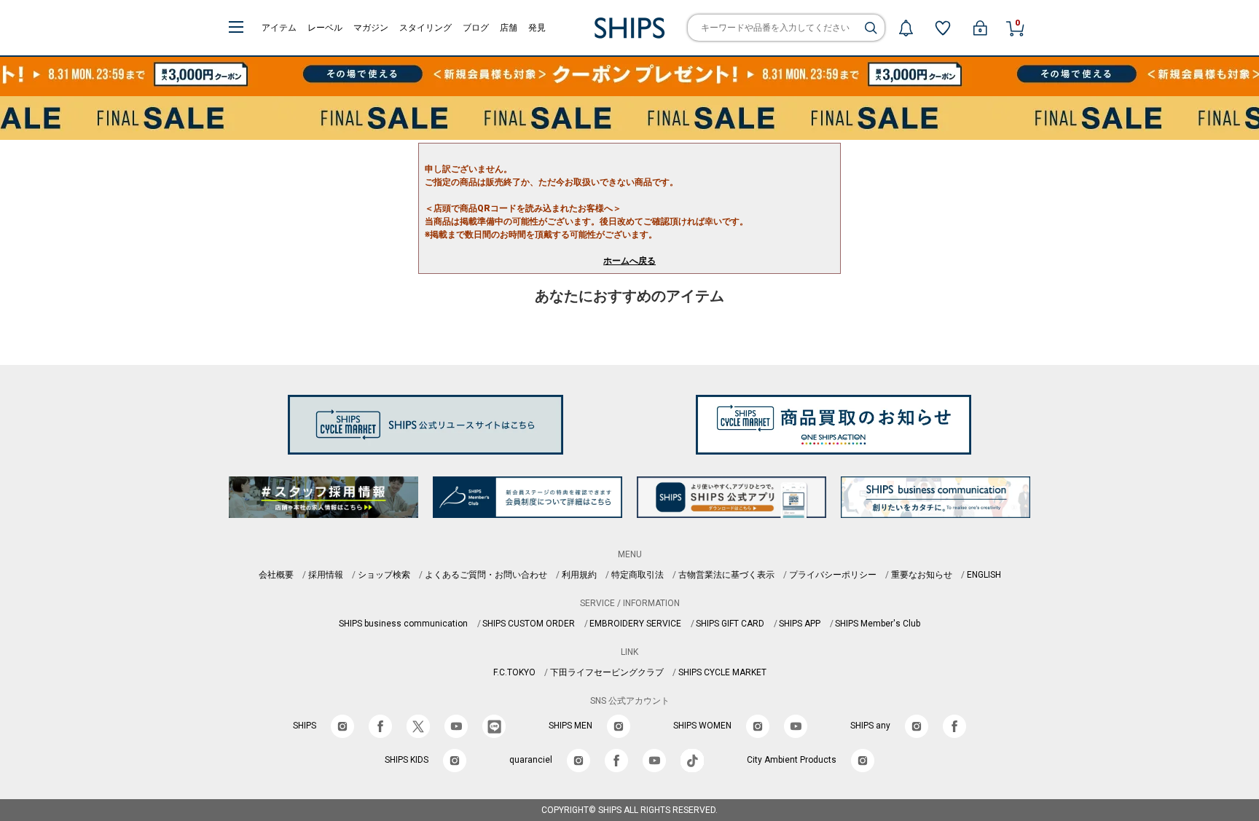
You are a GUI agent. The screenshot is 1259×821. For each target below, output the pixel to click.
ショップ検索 (384, 575)
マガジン (370, 28)
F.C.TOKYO (514, 672)
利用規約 (579, 575)
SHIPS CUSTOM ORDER (528, 623)
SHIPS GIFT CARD (730, 623)
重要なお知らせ (921, 575)
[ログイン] (980, 28)
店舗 (508, 28)
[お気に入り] (943, 28)
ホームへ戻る (629, 261)
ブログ (476, 28)
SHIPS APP (799, 623)
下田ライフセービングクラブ (607, 672)
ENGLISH (984, 575)
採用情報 (325, 575)
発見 (537, 28)
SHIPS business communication (403, 623)
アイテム (279, 28)
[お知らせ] (906, 28)
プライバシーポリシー (832, 575)
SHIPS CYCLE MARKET (722, 672)
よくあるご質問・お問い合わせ (486, 575)
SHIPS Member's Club (877, 623)
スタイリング (425, 28)
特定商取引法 (637, 575)
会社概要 (276, 575)
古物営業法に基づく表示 (726, 575)
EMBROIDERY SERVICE (635, 623)
